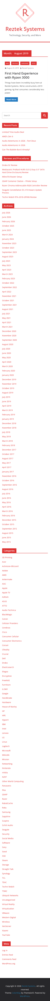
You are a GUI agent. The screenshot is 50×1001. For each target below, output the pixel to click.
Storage (5, 864)
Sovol (4, 851)
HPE (4, 715)
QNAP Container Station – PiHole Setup (19, 181)
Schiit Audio (7, 825)
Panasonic (6, 785)
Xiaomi (5, 930)
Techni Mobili (8, 886)
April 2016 (6, 506)
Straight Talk (7, 869)
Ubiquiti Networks (10, 895)
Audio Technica (9, 610)
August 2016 (7, 489)
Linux (4, 742)
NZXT (4, 777)
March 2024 (7, 234)
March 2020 (7, 366)
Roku (4, 807)
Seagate (5, 829)
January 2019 (8, 419)
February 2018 (8, 445)
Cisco (4, 632)
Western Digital (9, 917)
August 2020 (7, 344)
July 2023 (6, 261)
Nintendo (6, 768)
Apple (4, 588)
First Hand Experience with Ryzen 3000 (21, 75)
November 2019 (9, 384)
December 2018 (9, 423)
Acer (4, 562)
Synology (6, 873)
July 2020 (6, 348)
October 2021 (8, 300)
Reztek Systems (25, 28)
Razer (4, 799)
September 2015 (9, 528)
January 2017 (8, 471)
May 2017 (6, 463)
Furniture (6, 684)
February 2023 (8, 278)
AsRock (5, 597)
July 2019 (6, 397)
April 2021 (6, 322)
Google (5, 693)
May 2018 (6, 436)
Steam (5, 860)
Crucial (5, 654)
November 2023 (9, 243)
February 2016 (8, 515)
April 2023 (6, 269)
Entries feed (7, 955)
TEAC (4, 882)
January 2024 (8, 239)
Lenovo (5, 733)
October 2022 (8, 283)
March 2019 (7, 410)
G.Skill (5, 689)
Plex (4, 790)
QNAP (4, 794)
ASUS (4, 601)
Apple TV (6, 592)
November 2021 (9, 296)
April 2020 (6, 362)
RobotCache (7, 803)
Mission (5, 759)
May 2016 (6, 502)
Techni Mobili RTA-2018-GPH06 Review (19, 197)
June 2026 (6, 217)
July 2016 (6, 493)
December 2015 (9, 520)
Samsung (6, 812)
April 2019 (6, 406)
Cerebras (6, 627)
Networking (7, 763)
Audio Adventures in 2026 (13, 145)
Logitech (6, 746)
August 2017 (7, 458)
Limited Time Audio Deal (13, 132)
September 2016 (9, 485)
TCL (3, 878)
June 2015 (6, 537)
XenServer (6, 926)
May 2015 (6, 542)
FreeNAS (15, 63)
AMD (7, 63)
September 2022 (9, 287)
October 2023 (8, 247)
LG (3, 737)
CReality (5, 649)
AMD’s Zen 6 (7, 136)
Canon (5, 619)
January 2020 (8, 375)
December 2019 (9, 379)
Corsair (5, 645)
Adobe (5, 570)
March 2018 (7, 441)
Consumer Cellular (10, 636)
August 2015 (7, 533)
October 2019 (8, 388)
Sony (4, 847)
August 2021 (7, 309)
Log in (4, 950)
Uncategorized (8, 900)
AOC (4, 584)
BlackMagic (7, 614)
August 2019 (7, 392)
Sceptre (5, 821)
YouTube (6, 935)
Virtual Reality (8, 904)
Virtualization (8, 908)
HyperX (5, 720)
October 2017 (8, 454)
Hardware (24, 63)
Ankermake (7, 579)
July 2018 (6, 432)
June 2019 (6, 401)
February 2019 (8, 414)
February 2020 (8, 370)
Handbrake (7, 698)
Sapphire (6, 816)
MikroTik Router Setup (12, 176)
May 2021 (6, 318)
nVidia (5, 772)
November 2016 (9, 476)
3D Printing (7, 557)
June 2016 (6, 498)
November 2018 (9, 427)
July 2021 (6, 313)
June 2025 (6, 230)
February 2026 (8, 221)
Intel (34, 63)
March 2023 (7, 274)
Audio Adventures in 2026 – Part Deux (19, 141)
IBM (4, 724)
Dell (4, 658)
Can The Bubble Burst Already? (16, 149)
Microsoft (6, 750)
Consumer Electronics (12, 641)
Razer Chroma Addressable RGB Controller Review (24, 185)
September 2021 (9, 305)
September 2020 (9, 340)
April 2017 (6, 467)
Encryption (7, 676)
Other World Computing (13, 781)
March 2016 (7, 511)
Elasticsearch (8, 667)
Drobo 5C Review (9, 165)
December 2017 (9, 449)
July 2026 (6, 212)
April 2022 (6, 291)
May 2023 (6, 265)
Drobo (5, 663)
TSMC (4, 891)
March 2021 (7, 327)
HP (3, 711)
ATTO (4, 605)
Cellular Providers (10, 623)
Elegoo (5, 671)
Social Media (7, 838)
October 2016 (8, 480)
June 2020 (6, 353)
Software (6, 843)
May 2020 (6, 357)
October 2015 (8, 524)
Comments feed (9, 959)
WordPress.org (8, 963)
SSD (4, 856)
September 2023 (9, 252)
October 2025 (8, 226)
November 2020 (9, 335)
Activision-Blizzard (10, 566)
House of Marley (9, 706)
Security (5, 834)
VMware (5, 913)
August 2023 (7, 256)
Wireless (6, 922)
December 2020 (9, 331)
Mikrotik (5, 755)
